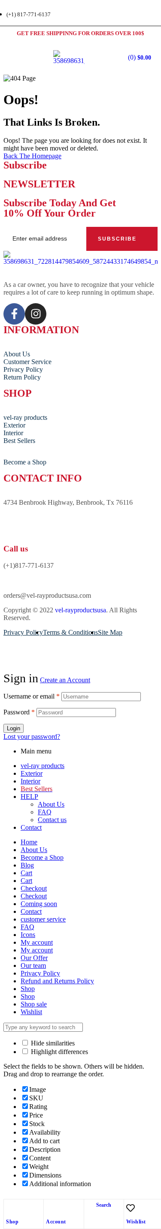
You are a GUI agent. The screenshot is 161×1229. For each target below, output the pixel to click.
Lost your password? (31, 736)
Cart (26, 873)
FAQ (45, 812)
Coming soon (39, 903)
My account (37, 942)
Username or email (31, 696)
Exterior (32, 773)
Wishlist (136, 1222)
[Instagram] (35, 314)
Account (56, 1222)
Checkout (34, 888)
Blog (27, 865)
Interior (30, 781)
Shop (12, 1222)
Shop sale (34, 1004)
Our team (33, 965)
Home (29, 842)
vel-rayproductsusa (80, 610)
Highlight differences (58, 1051)
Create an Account (65, 680)
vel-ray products (42, 765)
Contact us (52, 819)
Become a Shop (42, 857)
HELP (29, 796)
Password (19, 712)
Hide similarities (52, 1043)
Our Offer (34, 957)
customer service (43, 919)
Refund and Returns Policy (57, 981)
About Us (51, 804)
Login (13, 728)
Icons (28, 934)
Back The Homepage (32, 156)
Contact (31, 827)
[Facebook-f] (14, 314)
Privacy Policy (40, 973)
